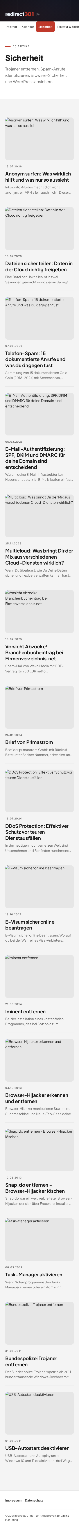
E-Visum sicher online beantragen (29, 925)
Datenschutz (34, 1500)
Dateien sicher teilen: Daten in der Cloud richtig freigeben (39, 266)
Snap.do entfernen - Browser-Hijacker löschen (35, 1188)
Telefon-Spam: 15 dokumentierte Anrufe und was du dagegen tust (35, 359)
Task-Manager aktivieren (33, 1274)
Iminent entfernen (25, 1011)
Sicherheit (45, 26)
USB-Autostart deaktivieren (37, 1448)
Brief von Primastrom (29, 742)
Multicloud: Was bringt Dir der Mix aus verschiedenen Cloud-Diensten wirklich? (39, 556)
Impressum (13, 1500)
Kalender (28, 26)
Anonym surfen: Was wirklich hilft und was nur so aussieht (38, 176)
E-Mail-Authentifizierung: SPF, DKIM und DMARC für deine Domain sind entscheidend (35, 458)
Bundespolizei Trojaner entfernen (31, 1361)
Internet (11, 26)
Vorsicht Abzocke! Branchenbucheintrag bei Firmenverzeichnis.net (34, 652)
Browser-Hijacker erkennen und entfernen (36, 1098)
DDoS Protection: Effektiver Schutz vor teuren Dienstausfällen (36, 832)
